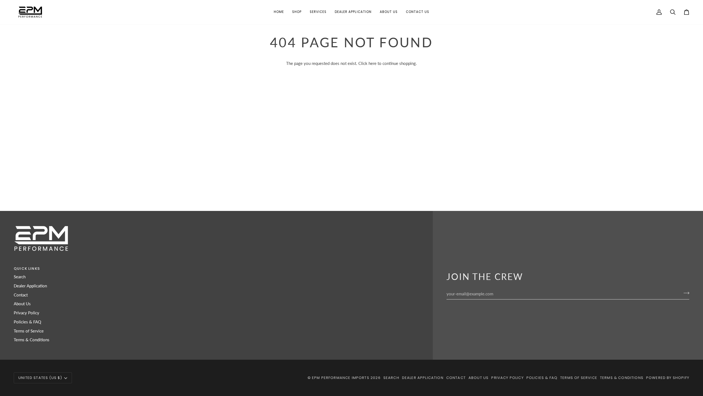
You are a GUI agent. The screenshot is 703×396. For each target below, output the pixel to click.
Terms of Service (29, 331)
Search (20, 276)
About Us (22, 303)
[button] (297, 12)
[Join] (684, 293)
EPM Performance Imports (340, 377)
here (372, 63)
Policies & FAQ (27, 322)
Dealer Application (30, 286)
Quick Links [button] (27, 268)
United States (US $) (40, 377)
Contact (21, 295)
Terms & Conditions (31, 339)
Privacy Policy (26, 312)
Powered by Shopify (667, 377)
